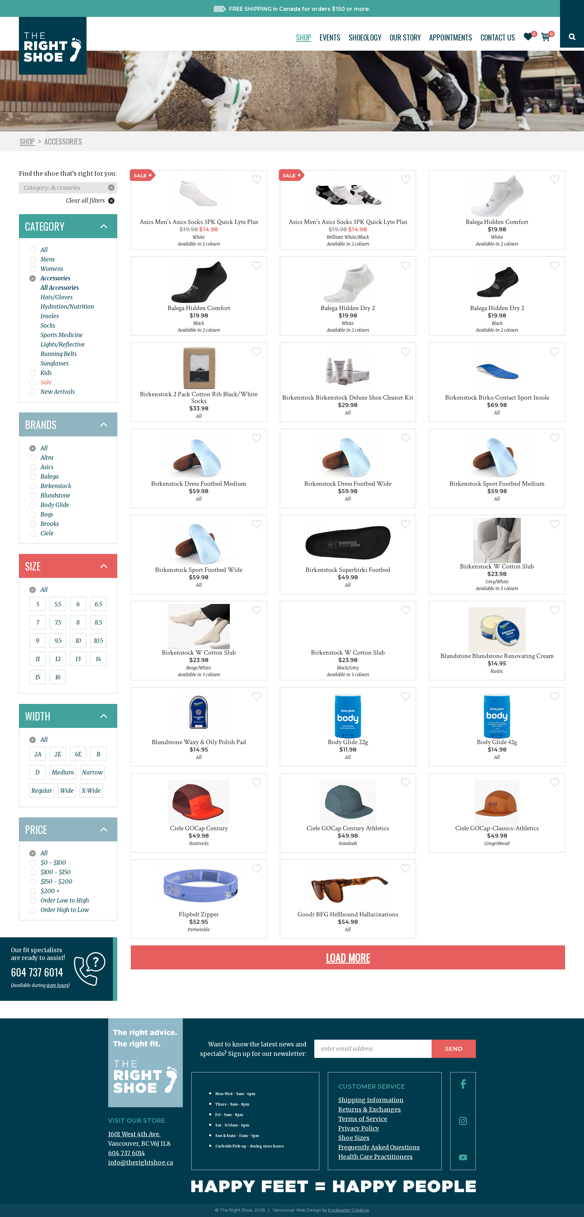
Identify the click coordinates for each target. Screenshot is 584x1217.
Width (37, 716)
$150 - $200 (56, 881)
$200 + (50, 891)
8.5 (98, 622)
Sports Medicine (62, 335)
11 (37, 659)
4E (78, 754)
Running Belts (59, 354)
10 (78, 640)
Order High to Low (65, 910)
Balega (50, 476)
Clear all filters (86, 200)
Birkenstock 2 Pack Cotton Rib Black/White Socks (199, 397)
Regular (41, 790)
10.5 (98, 640)
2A (37, 754)
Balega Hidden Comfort (497, 222)
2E (57, 754)
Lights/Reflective (63, 344)
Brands (40, 424)
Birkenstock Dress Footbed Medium (198, 483)
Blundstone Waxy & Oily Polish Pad (199, 742)
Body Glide (55, 505)
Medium (63, 772)
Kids (46, 373)
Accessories (55, 278)
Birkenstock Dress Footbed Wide (347, 483)
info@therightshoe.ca (140, 1162)
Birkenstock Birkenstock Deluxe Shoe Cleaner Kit (347, 397)
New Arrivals (58, 392)
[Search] (572, 38)
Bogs (47, 514)
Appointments (450, 37)
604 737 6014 (126, 1153)
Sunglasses (55, 363)
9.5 (58, 640)
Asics (47, 467)
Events (330, 37)
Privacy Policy (358, 1128)
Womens (52, 269)
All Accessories (60, 287)
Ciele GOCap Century (199, 828)
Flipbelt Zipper (199, 914)
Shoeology (365, 37)
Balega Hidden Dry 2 (348, 308)
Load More (348, 957)
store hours (57, 985)
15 (37, 677)
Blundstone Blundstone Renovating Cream (497, 656)
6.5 (98, 604)
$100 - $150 (56, 872)
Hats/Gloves (57, 297)
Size (33, 566)
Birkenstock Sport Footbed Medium (497, 483)
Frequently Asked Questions (379, 1147)
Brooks (50, 524)
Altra (47, 457)
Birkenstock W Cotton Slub (497, 566)
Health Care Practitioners (375, 1157)
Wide (67, 790)
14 (98, 659)
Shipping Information (371, 1100)
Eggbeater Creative (348, 1210)
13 (78, 659)
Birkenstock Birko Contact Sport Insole (497, 397)
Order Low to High (65, 900)
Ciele (47, 533)
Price (36, 829)
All (44, 250)
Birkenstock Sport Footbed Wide (198, 569)
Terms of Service (362, 1119)
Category (45, 226)
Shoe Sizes (353, 1138)
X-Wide (91, 790)
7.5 (58, 622)
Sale (46, 382)
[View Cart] (545, 39)
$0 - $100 (53, 862)
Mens (48, 259)
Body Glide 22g (348, 742)
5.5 (57, 604)
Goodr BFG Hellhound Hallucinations (347, 914)
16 (57, 677)
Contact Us (498, 37)
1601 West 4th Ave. (134, 1134)
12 (58, 659)
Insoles (50, 316)
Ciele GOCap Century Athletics (348, 828)
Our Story (405, 37)
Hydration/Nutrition (67, 306)
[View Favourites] (528, 38)
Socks (48, 325)
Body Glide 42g (497, 742)
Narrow (92, 772)
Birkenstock (56, 486)
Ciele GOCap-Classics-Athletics (497, 828)
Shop (303, 37)
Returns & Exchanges (369, 1109)
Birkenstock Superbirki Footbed (348, 569)
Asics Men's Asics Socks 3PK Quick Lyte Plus (199, 222)
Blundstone (55, 495)
